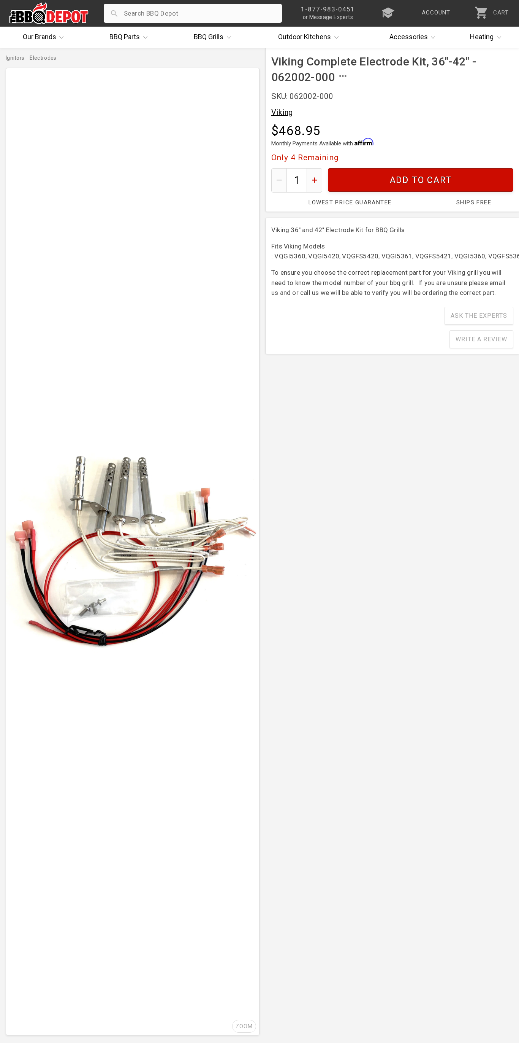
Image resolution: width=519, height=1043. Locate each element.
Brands (39, 37)
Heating (482, 37)
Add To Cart (421, 180)
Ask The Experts (479, 315)
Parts (124, 37)
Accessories (408, 37)
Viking (282, 112)
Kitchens (304, 37)
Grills (208, 37)
